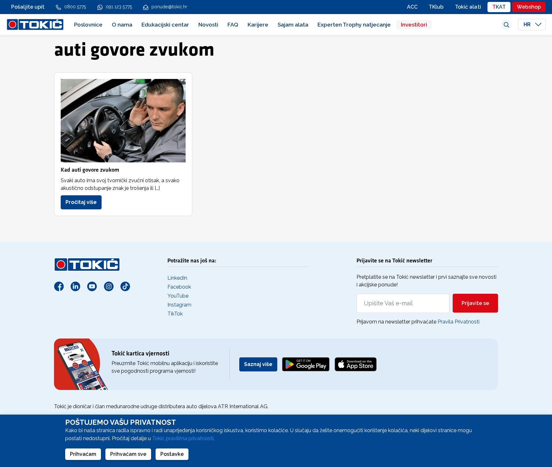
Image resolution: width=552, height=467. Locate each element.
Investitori (414, 24)
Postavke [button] (172, 454)
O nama (122, 24)
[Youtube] (92, 286)
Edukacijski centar (165, 24)
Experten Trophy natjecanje (354, 24)
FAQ (232, 24)
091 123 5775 (119, 6)
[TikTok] (125, 286)
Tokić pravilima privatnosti (182, 438)
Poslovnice (88, 24)
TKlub (436, 7)
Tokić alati (468, 7)
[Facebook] (59, 286)
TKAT (499, 7)
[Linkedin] (75, 286)
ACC (412, 7)
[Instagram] (108, 286)
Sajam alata (293, 24)
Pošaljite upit (28, 7)
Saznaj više (258, 364)
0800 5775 (75, 6)
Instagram (179, 305)
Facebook (179, 287)
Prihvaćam (83, 454)
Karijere (258, 24)
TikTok (175, 314)
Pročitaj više (81, 202)
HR (528, 24)
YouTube (177, 296)
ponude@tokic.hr (169, 6)
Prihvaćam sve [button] (128, 454)
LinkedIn (177, 278)
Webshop (529, 7)
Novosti (208, 24)
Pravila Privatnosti (458, 322)
